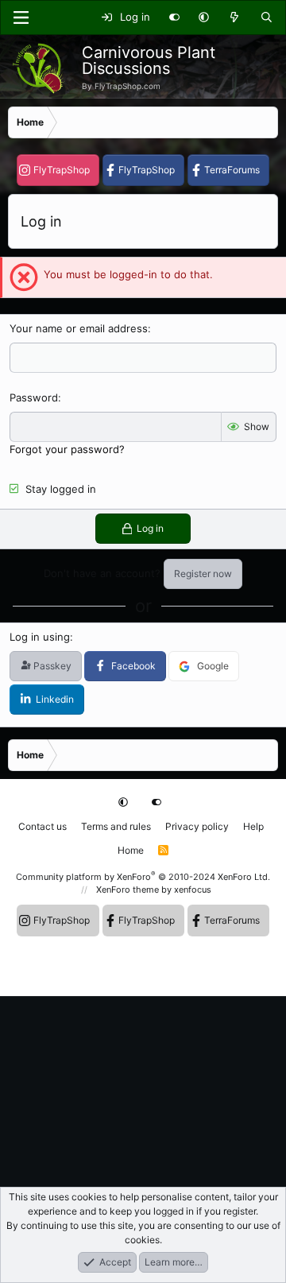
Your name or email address (79, 328)
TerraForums (232, 170)
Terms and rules (116, 826)
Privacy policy (197, 826)
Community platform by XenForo (143, 876)
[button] (203, 17)
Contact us (42, 826)
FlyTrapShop (61, 170)
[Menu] (20, 17)
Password (34, 397)
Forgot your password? (67, 449)
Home (131, 850)
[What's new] (234, 17)
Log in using (40, 636)
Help (253, 826)
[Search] (266, 17)
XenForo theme (127, 889)
